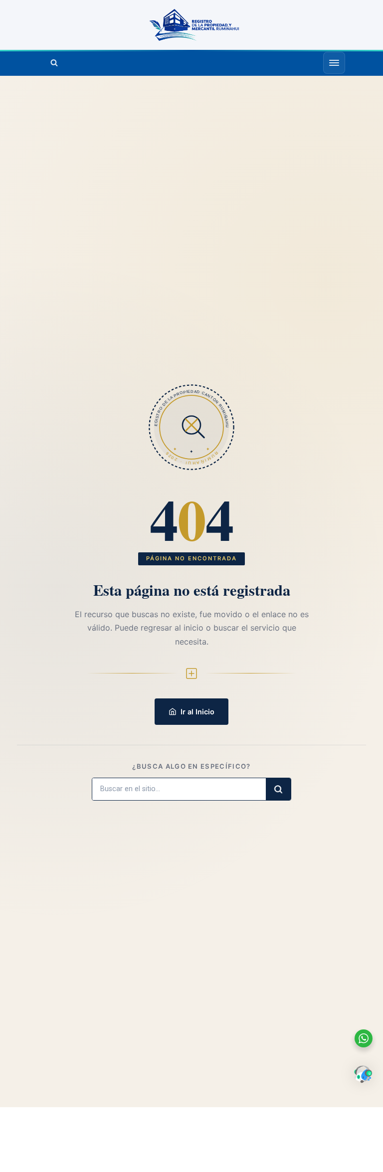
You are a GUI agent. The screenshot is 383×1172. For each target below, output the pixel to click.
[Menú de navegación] (334, 63)
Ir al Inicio (197, 711)
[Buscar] (54, 63)
